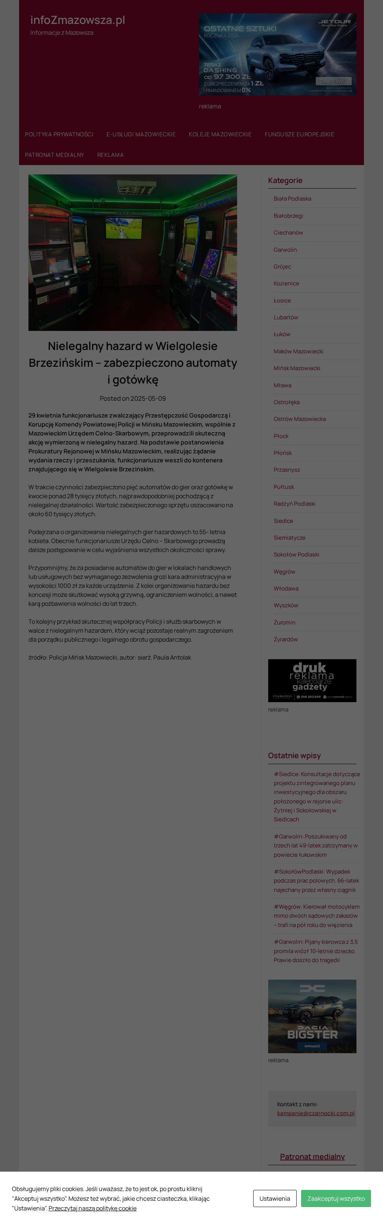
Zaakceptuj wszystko (336, 1198)
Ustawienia (275, 1198)
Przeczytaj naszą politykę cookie (93, 1208)
